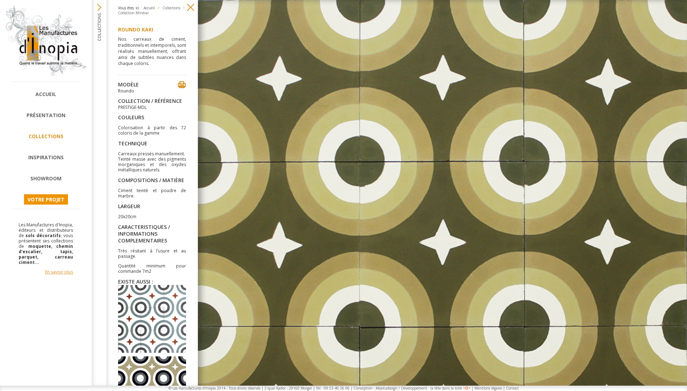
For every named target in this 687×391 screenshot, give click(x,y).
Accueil (45, 94)
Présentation (45, 115)
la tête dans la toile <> (450, 388)
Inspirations (46, 157)
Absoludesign (387, 388)
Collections (46, 136)
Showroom (46, 178)
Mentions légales (488, 388)
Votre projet (46, 199)
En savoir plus (59, 272)
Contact (512, 388)
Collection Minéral (133, 12)
